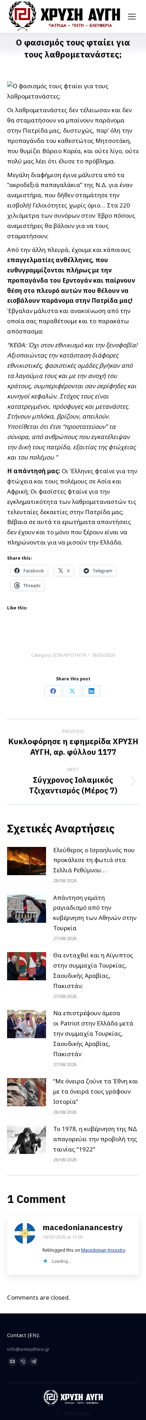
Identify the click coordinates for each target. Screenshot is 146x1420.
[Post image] (26, 861)
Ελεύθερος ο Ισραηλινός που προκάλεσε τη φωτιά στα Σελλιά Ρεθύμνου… (94, 860)
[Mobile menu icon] (132, 17)
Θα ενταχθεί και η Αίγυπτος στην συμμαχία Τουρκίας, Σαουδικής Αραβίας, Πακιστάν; (93, 970)
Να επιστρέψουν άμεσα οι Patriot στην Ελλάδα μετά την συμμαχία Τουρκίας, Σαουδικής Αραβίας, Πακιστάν (93, 1033)
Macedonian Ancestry (103, 1250)
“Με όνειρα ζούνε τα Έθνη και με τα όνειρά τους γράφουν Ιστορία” (95, 1091)
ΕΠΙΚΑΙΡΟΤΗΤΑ (69, 655)
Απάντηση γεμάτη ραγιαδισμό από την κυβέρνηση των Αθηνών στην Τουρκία (94, 912)
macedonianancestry (83, 1227)
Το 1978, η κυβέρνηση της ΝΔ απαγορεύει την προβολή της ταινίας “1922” (95, 1139)
